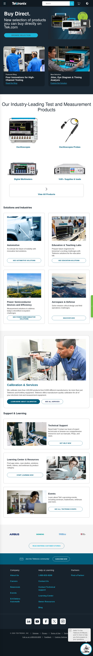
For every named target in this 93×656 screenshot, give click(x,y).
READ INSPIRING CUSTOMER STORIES (47, 546)
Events (13, 593)
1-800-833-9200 (45, 575)
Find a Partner (77, 575)
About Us (14, 575)
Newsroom (15, 587)
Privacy (44, 633)
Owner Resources (46, 602)
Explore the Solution (59, 83)
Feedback (47, 637)
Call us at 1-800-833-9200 (31, 637)
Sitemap (35, 633)
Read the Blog (11, 83)
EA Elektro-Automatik (15, 600)
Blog (40, 607)
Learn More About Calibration (23, 401)
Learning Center (45, 596)
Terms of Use (55, 633)
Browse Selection (21, 35)
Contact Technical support (46, 588)
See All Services (52, 401)
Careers (13, 581)
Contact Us (43, 581)
